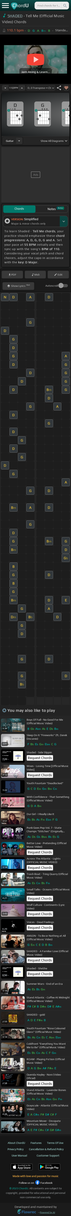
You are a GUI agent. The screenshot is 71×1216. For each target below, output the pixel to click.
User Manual (19, 1155)
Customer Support (48, 1155)
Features (36, 1142)
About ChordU (16, 1142)
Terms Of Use (55, 1142)
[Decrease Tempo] (5, 88)
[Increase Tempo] (22, 88)
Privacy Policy (15, 1149)
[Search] (64, 5)
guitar (10, 140)
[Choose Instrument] (19, 141)
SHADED (15, 16)
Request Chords (40, 758)
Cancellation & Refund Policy (46, 1149)
